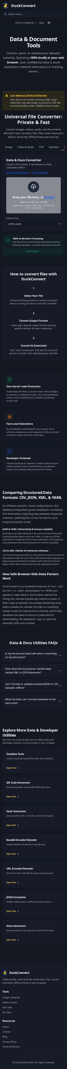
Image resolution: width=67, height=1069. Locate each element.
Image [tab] (8, 147)
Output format (12, 218)
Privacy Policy (9, 1041)
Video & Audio (9, 1002)
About (5, 1026)
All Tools (6, 1012)
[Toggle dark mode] (49, 23)
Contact (6, 1031)
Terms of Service (11, 1046)
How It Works (32, 251)
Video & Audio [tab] (25, 147)
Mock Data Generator (17, 172)
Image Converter (11, 997)
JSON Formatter (40, 172)
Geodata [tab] (54, 147)
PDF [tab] (41, 147)
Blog (41, 22)
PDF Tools (7, 1007)
